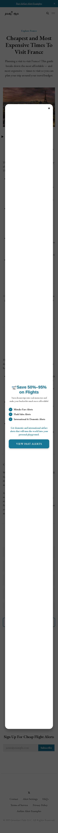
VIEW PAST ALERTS (29, 444)
